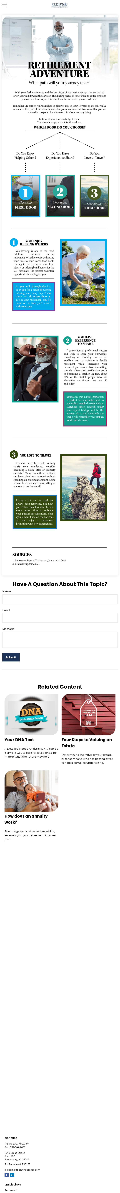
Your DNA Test (19, 740)
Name (6, 591)
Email (6, 610)
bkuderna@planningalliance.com (22, 1169)
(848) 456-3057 (20, 1144)
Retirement (11, 1190)
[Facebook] (7, 1175)
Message (8, 628)
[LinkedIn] (12, 1175)
